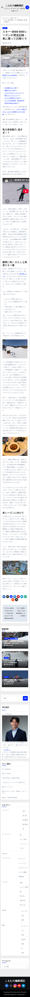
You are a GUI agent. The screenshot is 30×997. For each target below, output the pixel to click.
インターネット (7, 834)
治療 (22, 920)
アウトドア (5, 810)
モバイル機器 (22, 872)
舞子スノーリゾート (11, 95)
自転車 (23, 939)
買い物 (25, 815)
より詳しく (7, 750)
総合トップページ (7, 787)
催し (21, 891)
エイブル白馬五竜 (10, 100)
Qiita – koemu (6, 773)
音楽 (22, 953)
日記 (22, 915)
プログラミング (23, 868)
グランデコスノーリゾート (13, 93)
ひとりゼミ (24, 911)
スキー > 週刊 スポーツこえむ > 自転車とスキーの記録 (14, 111)
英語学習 (22, 900)
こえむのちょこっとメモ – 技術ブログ (13, 782)
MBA (21, 883)
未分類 (4, 910)
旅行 (24, 811)
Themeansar (21, 994)
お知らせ (5, 853)
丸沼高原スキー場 (10, 88)
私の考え (22, 896)
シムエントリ (24, 844)
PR (21, 835)
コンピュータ (6, 858)
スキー (5, 28)
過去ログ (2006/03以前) (9, 797)
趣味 (3, 925)
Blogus (12, 994)
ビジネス (5, 882)
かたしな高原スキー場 (12, 98)
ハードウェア (22, 863)
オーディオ (24, 926)
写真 (22, 935)
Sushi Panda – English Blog (11, 778)
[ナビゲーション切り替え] (2, 7)
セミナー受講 (13, 638)
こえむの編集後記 (14, 6)
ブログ (22, 848)
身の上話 (22, 905)
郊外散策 (25, 820)
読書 (22, 944)
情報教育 (21, 876)
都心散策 (25, 824)
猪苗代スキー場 (9, 90)
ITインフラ (21, 859)
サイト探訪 (23, 839)
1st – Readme (6, 769)
